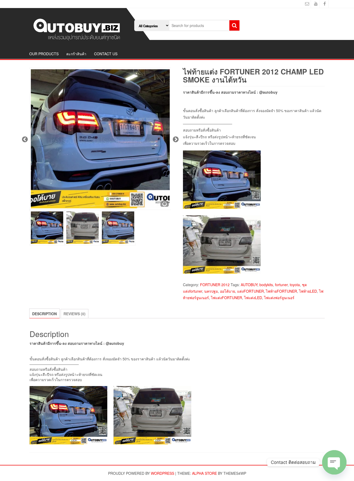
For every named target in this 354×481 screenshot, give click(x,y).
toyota (295, 284)
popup (164, 203)
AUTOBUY (249, 284)
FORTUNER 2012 (215, 284)
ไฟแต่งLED (253, 297)
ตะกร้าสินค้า (76, 53)
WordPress (162, 473)
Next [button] (175, 138)
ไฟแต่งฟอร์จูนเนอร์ (279, 297)
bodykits (266, 284)
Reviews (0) (74, 313)
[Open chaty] (334, 462)
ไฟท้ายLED (308, 291)
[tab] (44, 313)
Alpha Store (204, 473)
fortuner (281, 284)
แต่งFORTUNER (250, 291)
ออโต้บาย (227, 291)
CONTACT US (105, 53)
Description (44, 313)
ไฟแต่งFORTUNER (226, 297)
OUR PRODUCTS (44, 53)
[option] (100, 139)
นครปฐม (211, 291)
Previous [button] (24, 138)
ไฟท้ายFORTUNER (281, 291)
